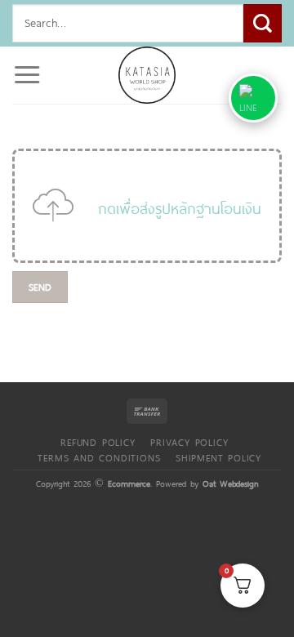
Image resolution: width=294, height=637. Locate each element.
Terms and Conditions (99, 457)
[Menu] (27, 75)
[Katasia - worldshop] (147, 75)
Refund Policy (97, 441)
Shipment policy (218, 457)
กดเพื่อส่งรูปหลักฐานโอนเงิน (179, 208)
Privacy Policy (189, 441)
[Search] (262, 23)
